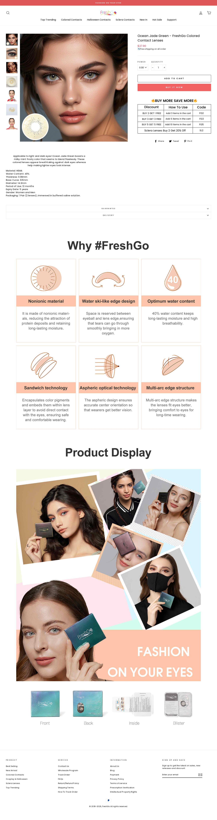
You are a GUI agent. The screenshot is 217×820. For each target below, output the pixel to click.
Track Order (64, 774)
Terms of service (118, 783)
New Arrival (11, 770)
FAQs (60, 779)
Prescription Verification (122, 787)
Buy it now (174, 87)
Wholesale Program (68, 770)
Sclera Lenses (13, 783)
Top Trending (48, 19)
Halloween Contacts (99, 19)
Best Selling (12, 766)
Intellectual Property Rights (123, 792)
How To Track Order (68, 792)
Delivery (108, 215)
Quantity (157, 62)
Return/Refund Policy (68, 783)
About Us (114, 766)
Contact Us (63, 766)
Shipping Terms (66, 787)
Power (142, 62)
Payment (114, 774)
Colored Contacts (71, 19)
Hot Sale (157, 19)
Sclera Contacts (125, 19)
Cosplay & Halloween (16, 779)
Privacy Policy (117, 779)
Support (172, 19)
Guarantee (108, 208)
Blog (112, 770)
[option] (108, 2)
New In (143, 19)
